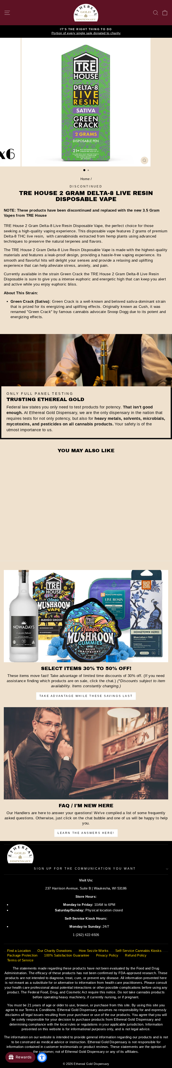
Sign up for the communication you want (85, 868)
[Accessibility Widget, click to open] (42, 1057)
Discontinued (86, 186)
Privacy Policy (107, 955)
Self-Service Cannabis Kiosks (138, 950)
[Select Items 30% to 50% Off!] (86, 616)
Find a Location (19, 950)
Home (85, 179)
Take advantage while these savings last (86, 696)
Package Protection (22, 955)
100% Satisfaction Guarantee (66, 955)
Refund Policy (135, 955)
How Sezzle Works (94, 950)
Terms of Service (20, 960)
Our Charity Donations (54, 950)
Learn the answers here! (86, 833)
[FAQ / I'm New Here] (86, 753)
